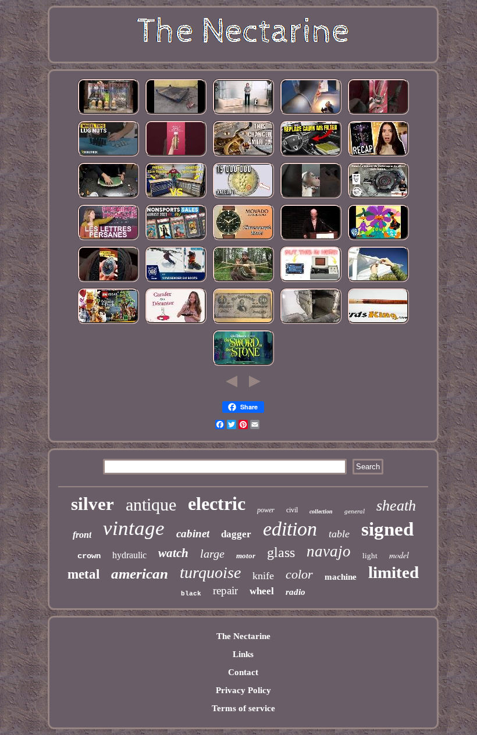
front (82, 535)
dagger (236, 534)
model (399, 555)
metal (83, 574)
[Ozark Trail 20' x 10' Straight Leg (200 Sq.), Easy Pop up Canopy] (378, 281)
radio (295, 592)
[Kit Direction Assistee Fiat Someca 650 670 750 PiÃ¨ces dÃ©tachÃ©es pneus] (378, 197)
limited (393, 572)
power (266, 510)
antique (151, 504)
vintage (134, 528)
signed (387, 529)
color (299, 574)
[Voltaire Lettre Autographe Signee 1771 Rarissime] (108, 239)
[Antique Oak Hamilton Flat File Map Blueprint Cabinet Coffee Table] (243, 113)
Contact (243, 672)
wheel (262, 591)
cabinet (192, 533)
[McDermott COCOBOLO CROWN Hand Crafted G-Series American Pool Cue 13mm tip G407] (378, 322)
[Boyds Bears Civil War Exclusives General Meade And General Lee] (310, 239)
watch (173, 553)
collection (321, 511)
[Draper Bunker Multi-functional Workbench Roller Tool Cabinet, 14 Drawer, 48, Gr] (175, 197)
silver (92, 504)
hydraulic (129, 555)
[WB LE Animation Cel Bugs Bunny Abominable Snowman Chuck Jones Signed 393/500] (378, 239)
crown (89, 556)
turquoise (210, 572)
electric (216, 503)
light (370, 555)
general (354, 511)
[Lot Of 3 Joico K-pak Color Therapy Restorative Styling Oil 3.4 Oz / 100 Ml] (175, 155)
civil (292, 510)
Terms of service (243, 708)
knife (263, 575)
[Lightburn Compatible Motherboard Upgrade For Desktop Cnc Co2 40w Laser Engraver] (310, 281)
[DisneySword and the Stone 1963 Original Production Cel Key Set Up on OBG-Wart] (243, 364)
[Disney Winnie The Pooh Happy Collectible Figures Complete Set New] (108, 322)
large (212, 553)
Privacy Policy (243, 690)
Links (243, 654)
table (339, 534)
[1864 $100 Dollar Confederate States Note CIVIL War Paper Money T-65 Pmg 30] (243, 322)
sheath (396, 505)
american (139, 573)
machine (341, 576)
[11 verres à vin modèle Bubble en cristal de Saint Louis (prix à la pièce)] (175, 322)
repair (225, 590)
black (191, 593)
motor (245, 555)
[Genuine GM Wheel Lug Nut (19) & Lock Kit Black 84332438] (108, 155)
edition (290, 529)
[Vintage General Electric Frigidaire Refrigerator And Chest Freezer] (310, 322)
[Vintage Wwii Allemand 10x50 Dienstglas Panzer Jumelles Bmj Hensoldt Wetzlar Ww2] (310, 197)
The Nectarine (243, 636)
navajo (329, 551)
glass (281, 552)
